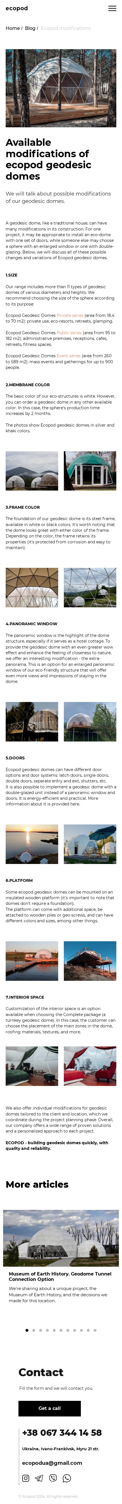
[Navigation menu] (112, 8)
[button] (27, 1330)
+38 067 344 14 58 (62, 1433)
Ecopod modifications (66, 28)
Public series (69, 332)
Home (13, 28)
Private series (70, 315)
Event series (69, 355)
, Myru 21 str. (86, 1448)
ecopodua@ (38, 1463)
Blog (30, 28)
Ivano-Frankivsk (57, 1448)
